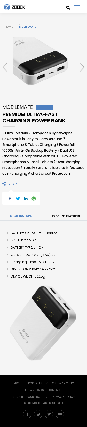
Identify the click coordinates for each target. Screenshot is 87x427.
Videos (51, 383)
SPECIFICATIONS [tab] (21, 216)
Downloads (34, 390)
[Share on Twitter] (18, 198)
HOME (9, 27)
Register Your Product (30, 397)
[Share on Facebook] (10, 198)
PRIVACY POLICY (63, 397)
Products (34, 383)
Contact (54, 390)
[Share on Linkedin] (26, 198)
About (18, 383)
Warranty (66, 383)
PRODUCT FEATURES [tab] (66, 216)
